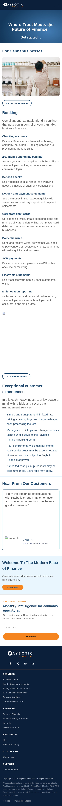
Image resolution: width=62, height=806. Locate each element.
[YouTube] (25, 664)
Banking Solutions (11, 697)
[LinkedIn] (33, 664)
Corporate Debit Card (13, 701)
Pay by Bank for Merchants (16, 684)
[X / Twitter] (18, 664)
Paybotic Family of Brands (15, 718)
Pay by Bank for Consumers (16, 688)
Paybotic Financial (11, 714)
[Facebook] (10, 664)
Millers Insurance (11, 727)
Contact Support (11, 770)
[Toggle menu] (57, 5)
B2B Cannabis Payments (15, 693)
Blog (5, 740)
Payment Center (11, 679)
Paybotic (7, 723)
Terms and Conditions (21, 801)
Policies (6, 801)
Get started (29, 37)
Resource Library (11, 744)
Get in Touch (9, 757)
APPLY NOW (12, 587)
